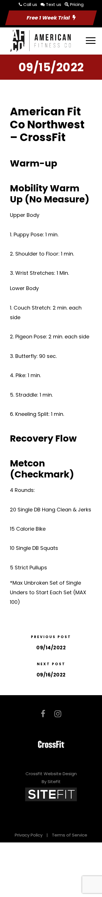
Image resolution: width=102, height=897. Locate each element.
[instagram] (57, 713)
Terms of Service (69, 835)
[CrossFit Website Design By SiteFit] (51, 794)
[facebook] (43, 713)
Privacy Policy (28, 835)
